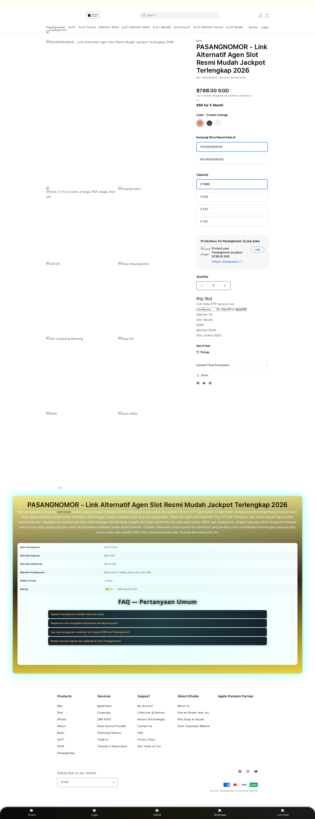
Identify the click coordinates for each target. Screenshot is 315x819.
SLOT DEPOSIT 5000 (136, 27)
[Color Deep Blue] (209, 123)
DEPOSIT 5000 (109, 27)
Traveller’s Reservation (112, 746)
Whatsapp (220, 814)
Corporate (104, 712)
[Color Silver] (218, 123)
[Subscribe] (113, 782)
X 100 (204, 221)
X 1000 (205, 184)
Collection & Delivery (151, 712)
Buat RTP (241, 309)
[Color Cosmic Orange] (200, 123)
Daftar (157, 814)
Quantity (202, 276)
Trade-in (102, 739)
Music (61, 732)
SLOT (72, 27)
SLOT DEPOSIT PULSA (208, 27)
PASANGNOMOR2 (212, 159)
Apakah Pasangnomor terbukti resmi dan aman (77, 614)
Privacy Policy (146, 739)
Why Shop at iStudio (191, 719)
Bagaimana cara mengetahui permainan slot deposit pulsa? (84, 623)
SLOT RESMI (234, 27)
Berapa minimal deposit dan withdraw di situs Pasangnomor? (86, 641)
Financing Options (109, 732)
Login (94, 814)
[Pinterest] (211, 384)
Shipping (218, 95)
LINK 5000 (104, 719)
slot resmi (64, 511)
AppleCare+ (104, 705)
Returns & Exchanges (151, 719)
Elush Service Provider (111, 726)
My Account (145, 705)
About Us (184, 705)
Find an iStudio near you (193, 712)
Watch (61, 726)
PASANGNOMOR (211, 147)
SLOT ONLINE (162, 27)
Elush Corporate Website (194, 726)
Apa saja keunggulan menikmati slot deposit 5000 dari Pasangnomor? (90, 632)
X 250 (204, 209)
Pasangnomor (55, 27)
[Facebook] (198, 384)
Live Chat (283, 814)
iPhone (61, 719)
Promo (32, 814)
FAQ (140, 732)
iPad (60, 712)
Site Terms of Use (149, 746)
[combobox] (179, 15)
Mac (60, 705)
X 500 (204, 196)
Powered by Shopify (247, 791)
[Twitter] (204, 384)
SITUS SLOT (182, 27)
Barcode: (224, 77)
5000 (60, 746)
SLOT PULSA (87, 27)
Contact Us (144, 726)
